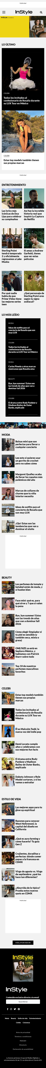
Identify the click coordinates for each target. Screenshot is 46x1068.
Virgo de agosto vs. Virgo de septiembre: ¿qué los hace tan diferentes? (28, 874)
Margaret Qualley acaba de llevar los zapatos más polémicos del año (28, 477)
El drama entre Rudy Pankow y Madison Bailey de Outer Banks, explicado (22, 405)
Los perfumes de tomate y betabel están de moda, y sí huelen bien (29, 587)
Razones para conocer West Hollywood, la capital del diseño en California (27, 825)
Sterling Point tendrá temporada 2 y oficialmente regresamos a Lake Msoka (12, 256)
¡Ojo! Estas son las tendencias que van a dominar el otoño (26, 526)
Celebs (6, 93)
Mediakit (23, 1041)
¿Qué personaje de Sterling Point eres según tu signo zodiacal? (34, 297)
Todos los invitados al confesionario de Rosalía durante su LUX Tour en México (22, 100)
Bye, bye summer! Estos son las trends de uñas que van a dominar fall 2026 (21, 386)
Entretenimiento (35, 1018)
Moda (11, 323)
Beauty (11, 379)
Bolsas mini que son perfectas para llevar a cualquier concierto (27, 444)
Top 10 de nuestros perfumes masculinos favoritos (26, 669)
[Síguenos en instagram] (11, 1009)
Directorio (23, 1045)
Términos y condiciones (23, 1036)
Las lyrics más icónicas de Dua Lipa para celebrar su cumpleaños (11, 215)
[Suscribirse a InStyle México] (23, 968)
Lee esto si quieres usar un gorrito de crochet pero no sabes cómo (27, 460)
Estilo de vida (11, 799)
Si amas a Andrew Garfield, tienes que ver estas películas (33, 254)
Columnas (26, 1023)
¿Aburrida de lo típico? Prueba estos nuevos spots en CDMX (27, 890)
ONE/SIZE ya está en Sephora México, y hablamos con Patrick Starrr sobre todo (27, 652)
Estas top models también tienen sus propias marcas (21, 161)
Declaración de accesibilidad (23, 1049)
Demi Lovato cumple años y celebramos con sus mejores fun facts (27, 747)
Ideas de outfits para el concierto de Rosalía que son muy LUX (21, 330)
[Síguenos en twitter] (15, 1009)
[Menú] (4, 12)
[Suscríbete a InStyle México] (23, 26)
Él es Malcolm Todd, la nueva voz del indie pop (28, 730)
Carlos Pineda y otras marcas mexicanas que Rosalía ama (22, 367)
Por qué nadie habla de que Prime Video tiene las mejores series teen (11, 299)
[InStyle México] (23, 12)
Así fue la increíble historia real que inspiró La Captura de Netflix (34, 215)
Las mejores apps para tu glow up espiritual (28, 808)
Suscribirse (23, 1001)
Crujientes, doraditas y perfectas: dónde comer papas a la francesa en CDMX (28, 857)
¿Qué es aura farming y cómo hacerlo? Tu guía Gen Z (27, 841)
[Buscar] (41, 12)
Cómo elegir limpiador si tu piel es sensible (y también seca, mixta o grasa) (28, 636)
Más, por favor (23, 942)
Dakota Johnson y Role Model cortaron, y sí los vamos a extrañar (28, 779)
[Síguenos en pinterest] (19, 1009)
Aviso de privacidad (23, 1032)
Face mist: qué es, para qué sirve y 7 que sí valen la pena (28, 603)
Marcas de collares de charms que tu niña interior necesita (27, 493)
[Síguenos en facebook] (7, 1009)
